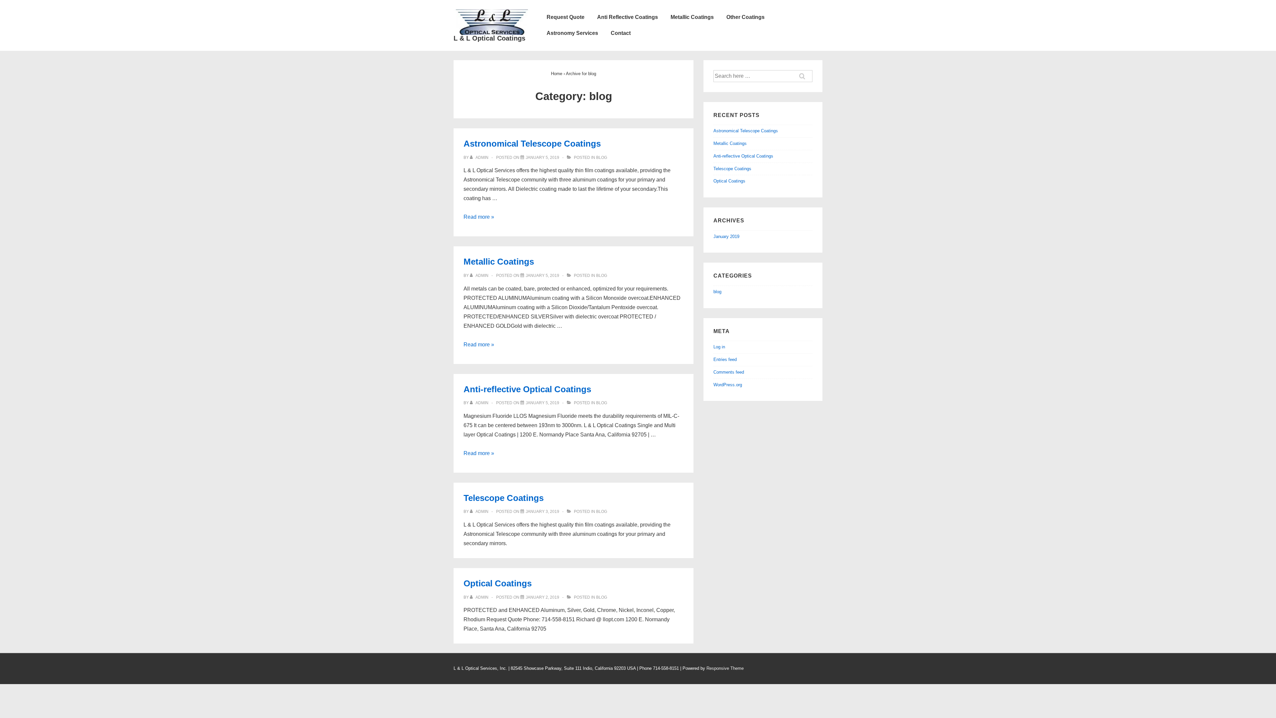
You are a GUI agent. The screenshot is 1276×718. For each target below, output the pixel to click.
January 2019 (726, 236)
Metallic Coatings (692, 17)
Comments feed (728, 372)
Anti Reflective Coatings (627, 17)
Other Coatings (745, 17)
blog (601, 157)
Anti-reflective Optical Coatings (527, 389)
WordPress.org (727, 384)
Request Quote (566, 17)
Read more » (479, 217)
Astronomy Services (572, 33)
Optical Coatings (498, 583)
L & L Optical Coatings (489, 38)
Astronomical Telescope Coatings (532, 144)
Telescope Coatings (504, 498)
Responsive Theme (725, 668)
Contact (621, 33)
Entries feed (725, 359)
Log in (719, 346)
